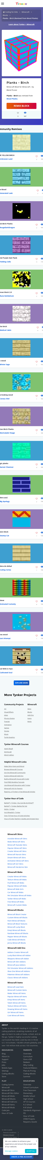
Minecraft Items (8, 1104)
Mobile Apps (7, 1068)
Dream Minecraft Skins (17, 857)
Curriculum (27, 1056)
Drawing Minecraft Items (17, 1009)
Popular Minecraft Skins (17, 848)
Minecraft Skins (8, 1090)
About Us (5, 1056)
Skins (29, 709)
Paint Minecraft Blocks (16, 921)
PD (24, 1113)
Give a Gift (27, 1059)
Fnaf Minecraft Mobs (16, 883)
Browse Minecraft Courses (13, 769)
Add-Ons (30, 715)
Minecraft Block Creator (17, 914)
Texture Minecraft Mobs (17, 879)
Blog (3, 1053)
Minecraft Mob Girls (16, 889)
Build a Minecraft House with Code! (16, 779)
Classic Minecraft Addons (18, 977)
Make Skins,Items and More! (14, 766)
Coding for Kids (11, 12)
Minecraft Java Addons (17, 965)
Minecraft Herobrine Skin (18, 867)
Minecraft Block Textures (17, 924)
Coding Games (8, 1084)
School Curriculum (30, 1087)
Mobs (29, 721)
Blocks (5, 15)
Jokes (6, 715)
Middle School (29, 1096)
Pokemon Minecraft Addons (19, 974)
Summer (26, 1076)
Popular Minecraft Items (17, 996)
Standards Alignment (31, 1110)
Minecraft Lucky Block (16, 927)
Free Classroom (29, 1090)
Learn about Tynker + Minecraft (21, 24)
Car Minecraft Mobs (15, 892)
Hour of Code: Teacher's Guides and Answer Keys (21, 819)
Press (4, 1062)
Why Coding (28, 1065)
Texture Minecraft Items (17, 1006)
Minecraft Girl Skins (15, 864)
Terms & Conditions (9, 1132)
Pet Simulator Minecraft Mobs (19, 895)
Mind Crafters (9, 755)
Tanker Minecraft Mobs (17, 899)
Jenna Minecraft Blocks (17, 943)
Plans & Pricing (29, 1071)
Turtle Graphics (9, 737)
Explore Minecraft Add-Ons (13, 776)
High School (28, 1099)
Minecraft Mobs (8, 1096)
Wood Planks (12, 99)
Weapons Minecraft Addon (18, 958)
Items (29, 718)
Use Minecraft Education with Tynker (17, 785)
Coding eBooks (8, 1073)
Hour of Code (7, 1113)
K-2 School (27, 1104)
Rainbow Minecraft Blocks (18, 933)
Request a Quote (30, 1122)
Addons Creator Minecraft (18, 952)
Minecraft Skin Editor (10, 1093)
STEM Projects (29, 1119)
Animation (8, 725)
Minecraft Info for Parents (13, 788)
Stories (6, 731)
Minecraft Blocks (9, 1099)
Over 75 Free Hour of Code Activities (17, 816)
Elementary (28, 1093)
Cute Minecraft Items (16, 1015)
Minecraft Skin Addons (17, 962)
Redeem (26, 1062)
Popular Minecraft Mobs (17, 886)
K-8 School (27, 1107)
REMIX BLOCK (21, 105)
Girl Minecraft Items (16, 1012)
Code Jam (6, 1110)
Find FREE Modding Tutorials (14, 782)
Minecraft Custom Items (17, 990)
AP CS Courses (29, 1102)
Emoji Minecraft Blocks (17, 930)
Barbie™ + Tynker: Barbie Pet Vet (15, 806)
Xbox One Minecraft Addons (19, 971)
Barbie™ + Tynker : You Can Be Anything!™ (19, 803)
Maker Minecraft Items (17, 993)
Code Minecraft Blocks (16, 940)
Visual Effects (8, 712)
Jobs (3, 1065)
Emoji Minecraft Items (16, 999)
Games (6, 728)
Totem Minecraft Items (17, 1003)
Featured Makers (30, 1068)
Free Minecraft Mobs (16, 902)
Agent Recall (8, 749)
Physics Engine (9, 718)
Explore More (21, 683)
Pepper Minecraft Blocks (17, 936)
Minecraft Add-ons (9, 1102)
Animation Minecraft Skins (18, 861)
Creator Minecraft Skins (17, 851)
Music (6, 734)
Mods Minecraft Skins (16, 842)
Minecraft (26, 12)
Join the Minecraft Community (15, 773)
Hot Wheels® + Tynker (12, 812)
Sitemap (5, 1071)
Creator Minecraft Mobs (17, 876)
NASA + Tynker (9, 809)
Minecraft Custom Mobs (17, 905)
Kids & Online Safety (10, 1137)
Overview (27, 1053)
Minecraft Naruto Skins (17, 854)
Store (4, 1076)
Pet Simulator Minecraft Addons (20, 968)
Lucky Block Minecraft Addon (19, 955)
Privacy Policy (8, 1135)
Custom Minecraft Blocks (17, 917)
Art (5, 709)
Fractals (7, 721)
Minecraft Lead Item (16, 987)
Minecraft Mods (8, 1107)
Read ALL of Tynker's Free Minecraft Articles (19, 792)
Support (5, 1059)
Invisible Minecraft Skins (17, 838)
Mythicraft (8, 752)
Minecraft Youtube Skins (17, 845)
